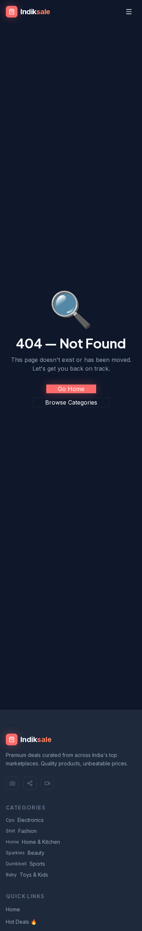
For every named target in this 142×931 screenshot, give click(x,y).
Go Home (71, 389)
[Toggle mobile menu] (129, 11)
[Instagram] (12, 783)
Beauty (25, 853)
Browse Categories (71, 402)
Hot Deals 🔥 (21, 922)
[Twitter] (29, 783)
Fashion (21, 831)
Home (13, 909)
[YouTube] (47, 783)
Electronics (25, 820)
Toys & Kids (27, 875)
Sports (25, 864)
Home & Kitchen (33, 842)
